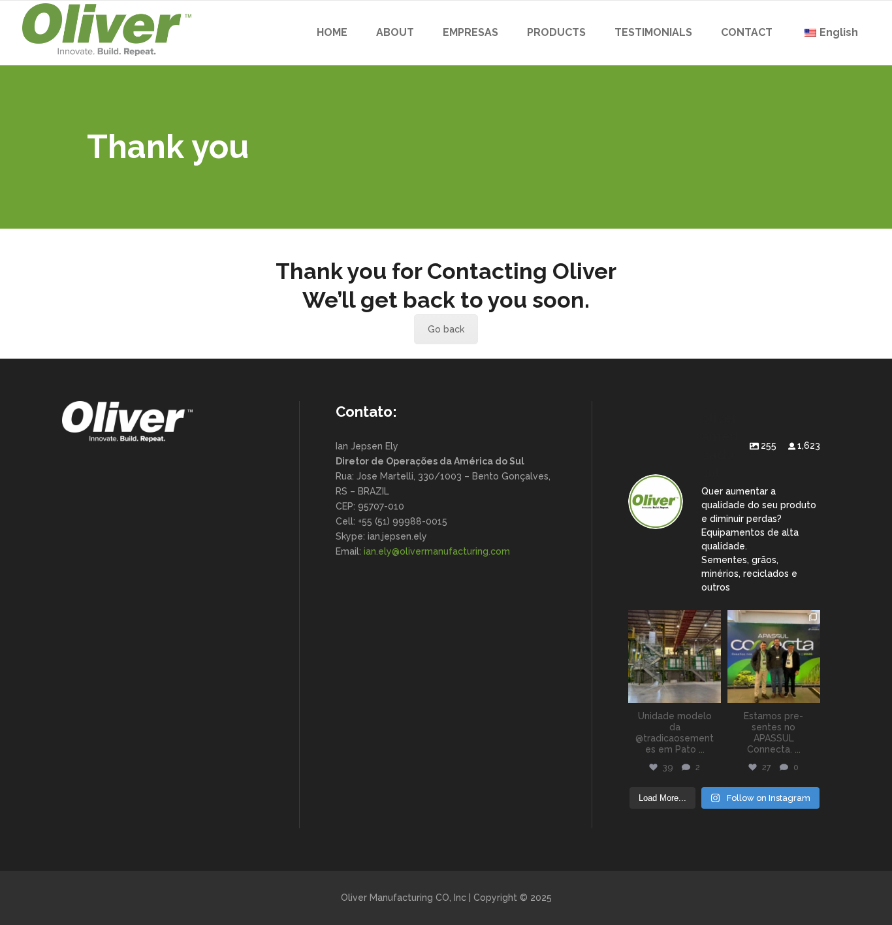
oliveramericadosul (674, 621)
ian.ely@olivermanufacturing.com (437, 551)
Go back (446, 329)
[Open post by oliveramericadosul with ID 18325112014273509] (773, 656)
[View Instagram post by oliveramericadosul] (713, 695)
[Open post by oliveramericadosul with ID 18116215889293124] (674, 656)
